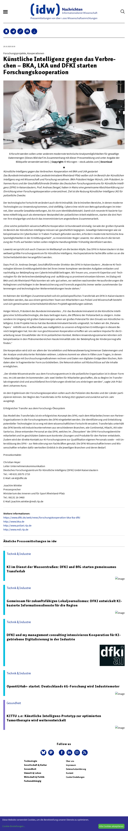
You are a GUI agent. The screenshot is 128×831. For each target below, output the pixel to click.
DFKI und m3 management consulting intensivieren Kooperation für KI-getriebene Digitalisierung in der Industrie (64, 637)
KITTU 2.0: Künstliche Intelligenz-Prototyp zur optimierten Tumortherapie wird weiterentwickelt (54, 718)
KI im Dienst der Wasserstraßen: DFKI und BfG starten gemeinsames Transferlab (61, 569)
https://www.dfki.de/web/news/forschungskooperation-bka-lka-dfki (41, 517)
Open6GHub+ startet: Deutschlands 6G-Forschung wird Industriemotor (63, 686)
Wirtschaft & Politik (34, 777)
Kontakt (69, 773)
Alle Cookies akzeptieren (111, 826)
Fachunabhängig (32, 781)
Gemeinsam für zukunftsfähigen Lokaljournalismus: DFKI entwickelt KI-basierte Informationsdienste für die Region (64, 603)
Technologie (30, 761)
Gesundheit (30, 769)
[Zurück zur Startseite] (64, 11)
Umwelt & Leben (32, 773)
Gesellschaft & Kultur (35, 765)
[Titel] (6, 31)
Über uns (70, 761)
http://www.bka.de (13, 521)
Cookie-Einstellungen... (13, 826)
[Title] (20, 31)
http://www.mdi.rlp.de (15, 529)
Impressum (71, 765)
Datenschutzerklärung (76, 769)
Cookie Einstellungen (75, 777)
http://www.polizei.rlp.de (17, 525)
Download (106, 161)
